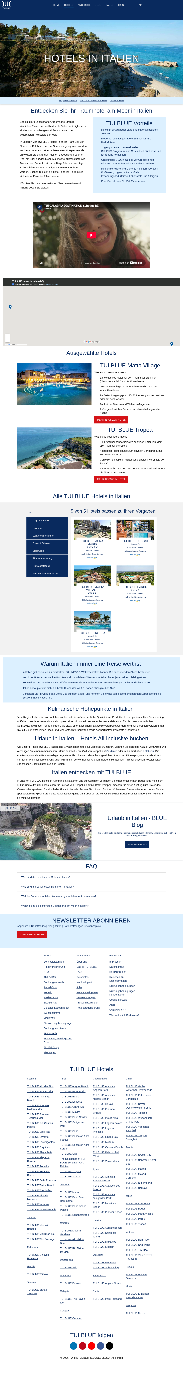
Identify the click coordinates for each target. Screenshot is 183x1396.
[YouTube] (91, 1346)
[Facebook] (100, 1346)
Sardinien (111, 751)
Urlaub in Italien (117, 101)
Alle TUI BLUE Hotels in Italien (93, 101)
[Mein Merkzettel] (158, 5)
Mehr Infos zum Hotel (111, 479)
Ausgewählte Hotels (68, 101)
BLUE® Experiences (133, 181)
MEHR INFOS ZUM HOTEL (111, 420)
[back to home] (19, 5)
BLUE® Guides (124, 159)
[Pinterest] (82, 1346)
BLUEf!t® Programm (113, 151)
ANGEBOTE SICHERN (32, 934)
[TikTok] (109, 1346)
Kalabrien (148, 751)
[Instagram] (73, 1346)
